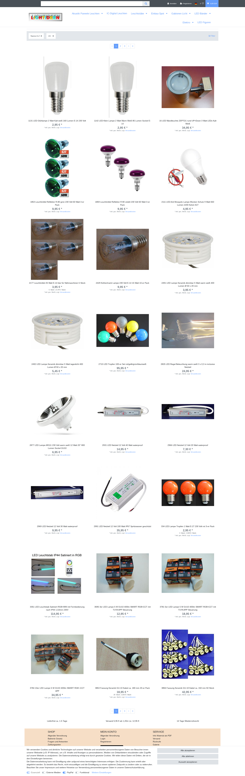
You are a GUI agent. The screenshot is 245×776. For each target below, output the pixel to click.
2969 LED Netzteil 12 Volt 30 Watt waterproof (57, 526)
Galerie (156, 744)
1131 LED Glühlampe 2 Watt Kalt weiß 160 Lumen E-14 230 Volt (57, 121)
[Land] (195, 3)
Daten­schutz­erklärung (134, 767)
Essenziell (35, 772)
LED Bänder (201, 13)
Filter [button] (213, 36)
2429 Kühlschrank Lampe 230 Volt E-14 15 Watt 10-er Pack (122, 283)
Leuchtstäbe (138, 13)
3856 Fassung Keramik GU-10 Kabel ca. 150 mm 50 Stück (187, 688)
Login (102, 738)
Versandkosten (65, 127)
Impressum (50, 767)
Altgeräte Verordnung (57, 735)
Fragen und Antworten (58, 741)
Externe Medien (54, 772)
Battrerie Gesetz (55, 738)
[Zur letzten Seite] (132, 46)
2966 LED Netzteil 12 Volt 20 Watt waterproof (188, 445)
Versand (156, 738)
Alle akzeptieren (188, 750)
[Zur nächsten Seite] (129, 46)
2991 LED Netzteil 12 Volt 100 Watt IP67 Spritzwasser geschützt (122, 526)
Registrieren (105, 741)
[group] (57, 87)
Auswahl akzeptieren (188, 762)
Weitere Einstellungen (101, 772)
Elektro (187, 22)
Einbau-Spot (158, 13)
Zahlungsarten (54, 744)
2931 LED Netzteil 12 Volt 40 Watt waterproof (122, 445)
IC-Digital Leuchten (117, 13)
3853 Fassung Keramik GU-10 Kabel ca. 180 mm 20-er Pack (122, 688)
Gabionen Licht (179, 13)
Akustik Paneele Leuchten (86, 13)
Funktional (84, 772)
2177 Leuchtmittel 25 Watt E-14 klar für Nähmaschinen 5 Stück (57, 283)
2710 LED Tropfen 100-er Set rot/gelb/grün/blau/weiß (122, 364)
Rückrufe (157, 741)
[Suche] (146, 3)
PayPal (70, 772)
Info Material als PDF (162, 735)
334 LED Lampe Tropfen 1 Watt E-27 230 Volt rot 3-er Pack (187, 526)
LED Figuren (204, 22)
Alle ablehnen (188, 756)
